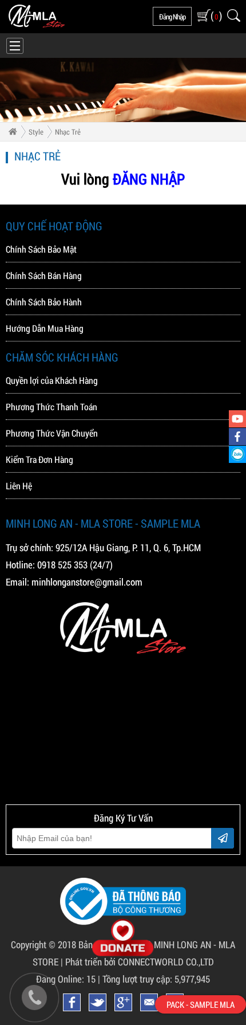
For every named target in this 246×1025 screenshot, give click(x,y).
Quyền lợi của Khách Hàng (52, 380)
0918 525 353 (62, 564)
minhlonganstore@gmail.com (86, 581)
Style (36, 132)
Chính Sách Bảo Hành (44, 302)
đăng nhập (172, 16)
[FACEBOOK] (237, 436)
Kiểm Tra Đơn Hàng (39, 459)
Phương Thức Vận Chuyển (52, 433)
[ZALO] (237, 454)
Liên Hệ (19, 486)
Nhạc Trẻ (68, 132)
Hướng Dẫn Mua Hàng (45, 328)
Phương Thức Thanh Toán (51, 406)
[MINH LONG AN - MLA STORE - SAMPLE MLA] (37, 24)
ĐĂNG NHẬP (149, 178)
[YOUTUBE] (237, 418)
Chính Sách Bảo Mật (41, 249)
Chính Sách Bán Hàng (44, 275)
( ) (216, 15)
